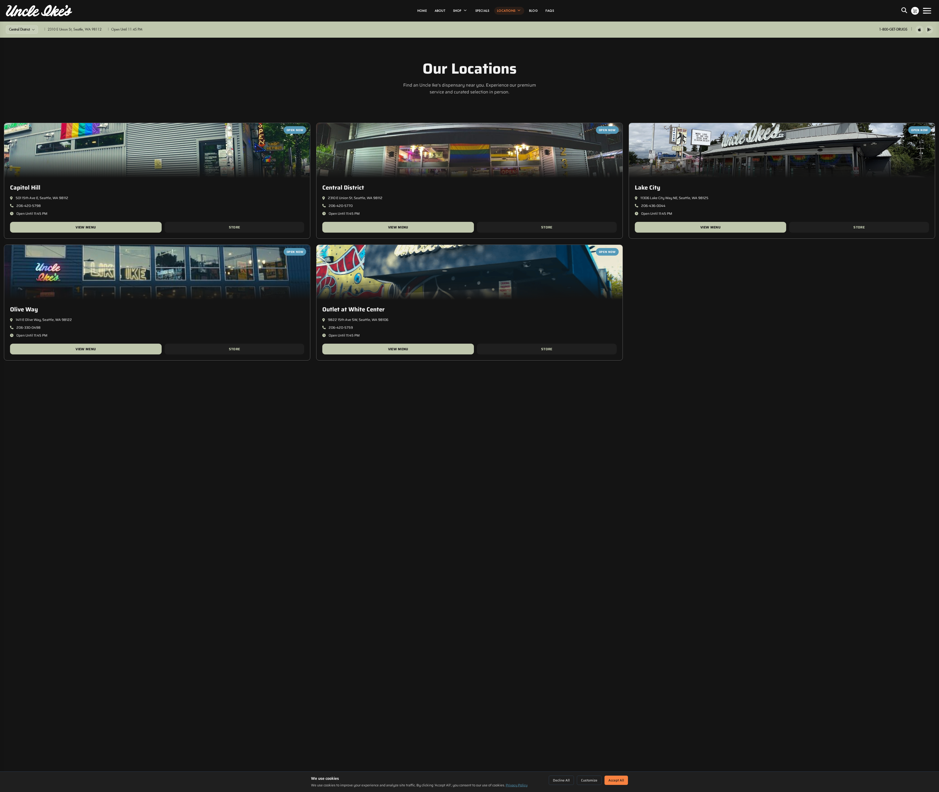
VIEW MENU (86, 227)
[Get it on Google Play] (929, 30)
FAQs (550, 10)
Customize (589, 780)
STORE (234, 227)
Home (422, 10)
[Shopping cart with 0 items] (915, 11)
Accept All (616, 780)
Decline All (561, 780)
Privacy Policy (516, 785)
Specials (482, 10)
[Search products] (904, 10)
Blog (533, 10)
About (440, 10)
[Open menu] (927, 11)
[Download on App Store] (919, 30)
